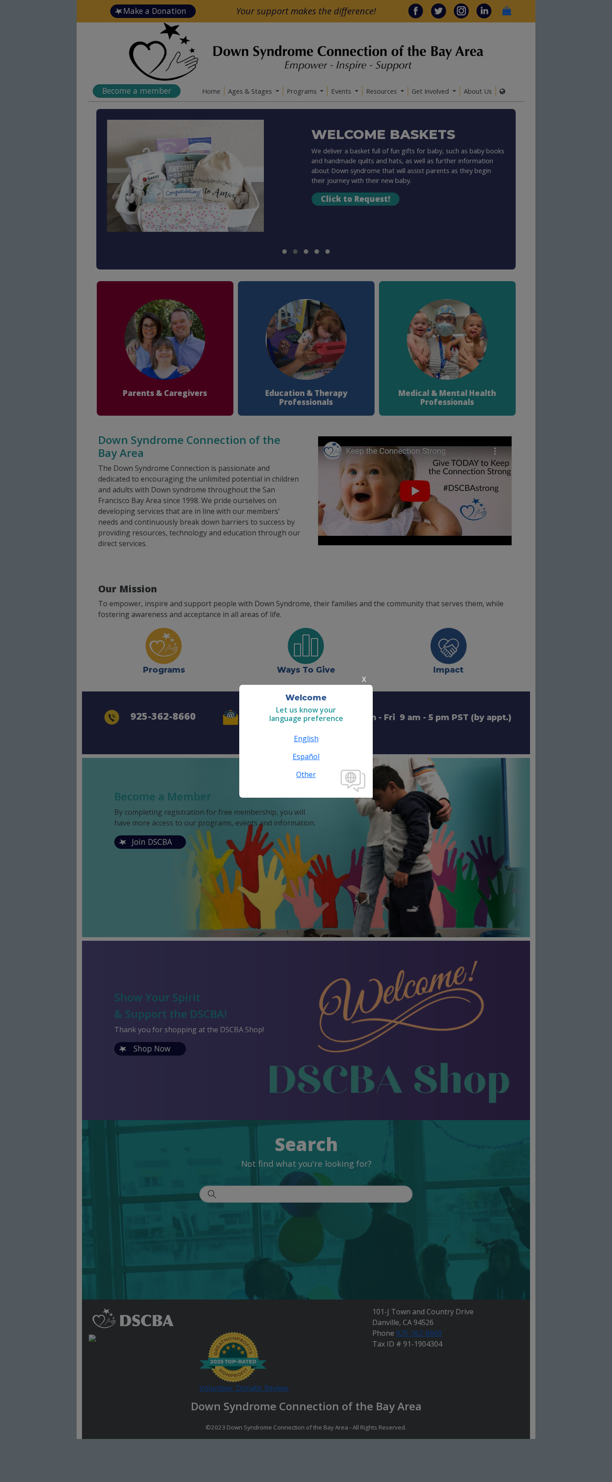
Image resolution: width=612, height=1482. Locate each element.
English (306, 738)
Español (306, 756)
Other (306, 774)
